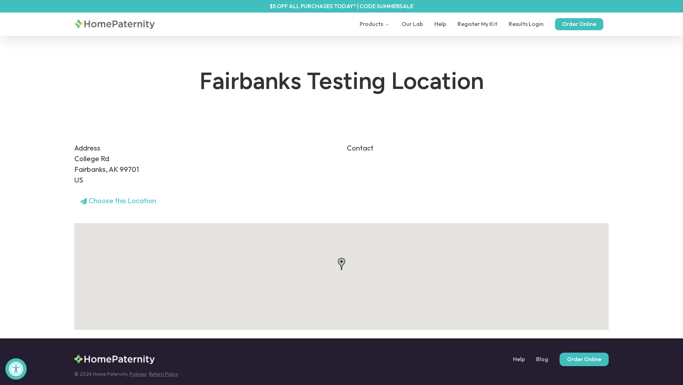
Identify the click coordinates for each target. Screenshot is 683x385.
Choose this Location (121, 200)
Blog (542, 359)
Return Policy (163, 374)
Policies (138, 374)
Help (519, 359)
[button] (16, 369)
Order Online (584, 359)
